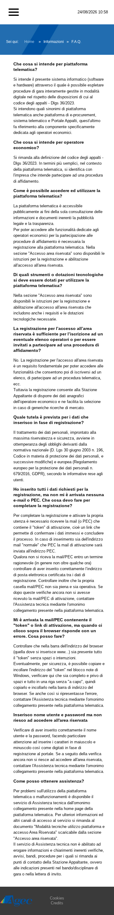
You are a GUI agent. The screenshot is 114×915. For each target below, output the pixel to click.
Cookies (57, 898)
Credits (57, 903)
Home (29, 42)
